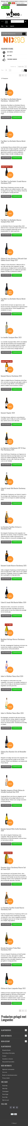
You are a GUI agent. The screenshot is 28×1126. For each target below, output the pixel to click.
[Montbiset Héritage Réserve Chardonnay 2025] (7, 629)
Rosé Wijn (4, 1097)
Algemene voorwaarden (8, 1069)
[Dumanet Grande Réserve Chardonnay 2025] (7, 556)
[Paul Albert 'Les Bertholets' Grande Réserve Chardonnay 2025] (7, 171)
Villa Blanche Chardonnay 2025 (13, 489)
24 (6, 70)
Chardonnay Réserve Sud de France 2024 (13, 868)
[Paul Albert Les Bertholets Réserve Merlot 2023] (7, 289)
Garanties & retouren (7, 1059)
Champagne (5, 1091)
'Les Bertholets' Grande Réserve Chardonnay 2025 (13, 182)
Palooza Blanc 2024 (12, 713)
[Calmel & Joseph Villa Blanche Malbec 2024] (7, 592)
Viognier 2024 (8, 413)
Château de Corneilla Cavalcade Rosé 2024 (12, 791)
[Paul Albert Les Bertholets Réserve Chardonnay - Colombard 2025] (7, 89)
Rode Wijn (4, 1085)
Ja (9, 3)
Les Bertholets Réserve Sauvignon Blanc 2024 (11, 221)
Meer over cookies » (20, 3)
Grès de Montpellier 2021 (13, 752)
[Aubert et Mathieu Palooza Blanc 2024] (7, 703)
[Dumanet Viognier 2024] (7, 403)
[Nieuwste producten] (17, 1107)
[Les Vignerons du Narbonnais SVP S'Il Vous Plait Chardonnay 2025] (7, 438)
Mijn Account (5, 1100)
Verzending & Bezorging (8, 1053)
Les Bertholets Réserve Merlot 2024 (13, 142)
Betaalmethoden (6, 1050)
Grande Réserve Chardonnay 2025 (13, 565)
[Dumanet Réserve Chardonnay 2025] (7, 366)
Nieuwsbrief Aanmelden (8, 1061)
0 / (6, 7)
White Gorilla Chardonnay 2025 (13, 830)
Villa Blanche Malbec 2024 (13, 602)
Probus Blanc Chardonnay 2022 (11, 949)
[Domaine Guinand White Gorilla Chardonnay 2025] (7, 819)
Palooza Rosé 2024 (12, 676)
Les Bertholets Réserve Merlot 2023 (13, 300)
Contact (4, 1056)
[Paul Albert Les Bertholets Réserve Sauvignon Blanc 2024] (7, 210)
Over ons (4, 1072)
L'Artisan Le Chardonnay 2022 (11, 528)
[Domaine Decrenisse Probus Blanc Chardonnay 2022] (7, 938)
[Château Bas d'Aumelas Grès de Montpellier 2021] (7, 742)
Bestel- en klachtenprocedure (9, 1075)
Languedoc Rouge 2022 (13, 988)
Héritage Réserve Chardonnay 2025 (13, 640)
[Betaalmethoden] (14, 1114)
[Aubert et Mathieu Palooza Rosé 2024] (7, 666)
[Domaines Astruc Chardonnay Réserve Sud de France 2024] (7, 857)
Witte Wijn (4, 1088)
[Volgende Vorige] (25, 75)
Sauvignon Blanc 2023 (11, 337)
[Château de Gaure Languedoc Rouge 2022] (7, 978)
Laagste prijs (21, 66)
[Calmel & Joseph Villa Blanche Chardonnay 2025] (7, 478)
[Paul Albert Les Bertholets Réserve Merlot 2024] (7, 131)
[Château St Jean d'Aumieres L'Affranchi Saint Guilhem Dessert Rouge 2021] (7, 249)
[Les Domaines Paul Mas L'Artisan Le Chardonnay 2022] (7, 517)
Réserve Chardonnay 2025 (11, 376)
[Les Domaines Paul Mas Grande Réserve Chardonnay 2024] (7, 898)
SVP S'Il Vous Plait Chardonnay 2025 (13, 449)
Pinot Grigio (5, 1094)
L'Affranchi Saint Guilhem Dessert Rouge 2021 (14, 259)
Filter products (8, 34)
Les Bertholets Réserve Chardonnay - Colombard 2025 (11, 100)
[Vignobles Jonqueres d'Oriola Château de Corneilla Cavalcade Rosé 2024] (7, 780)
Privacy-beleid (5, 1078)
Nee (13, 3)
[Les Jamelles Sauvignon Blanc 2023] (7, 327)
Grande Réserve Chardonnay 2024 (12, 909)
